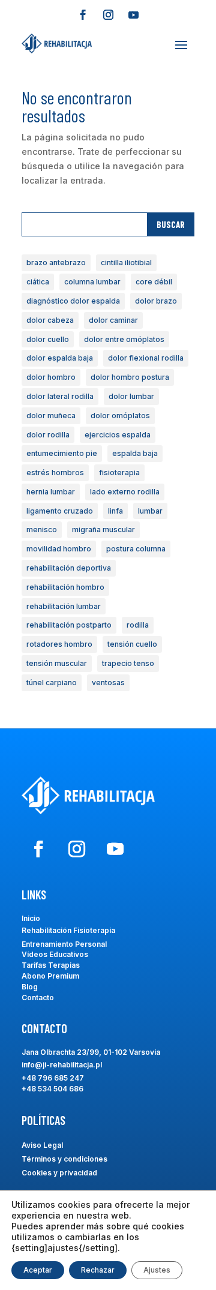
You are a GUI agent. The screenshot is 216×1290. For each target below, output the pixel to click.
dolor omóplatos (120, 415)
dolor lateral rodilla (60, 396)
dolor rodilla (48, 434)
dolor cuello (47, 339)
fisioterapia (119, 472)
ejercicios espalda (118, 434)
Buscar (171, 224)
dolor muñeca (51, 415)
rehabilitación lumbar (63, 606)
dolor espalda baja (59, 357)
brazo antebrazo (56, 262)
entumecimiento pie (61, 453)
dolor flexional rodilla (146, 357)
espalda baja (135, 453)
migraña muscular (103, 529)
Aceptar (37, 1269)
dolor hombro (51, 377)
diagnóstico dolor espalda (73, 300)
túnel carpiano (51, 682)
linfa (115, 510)
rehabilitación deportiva (68, 567)
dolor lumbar (131, 396)
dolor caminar (113, 320)
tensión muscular (56, 663)
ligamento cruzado (59, 510)
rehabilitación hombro (65, 587)
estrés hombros (55, 472)
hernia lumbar (50, 491)
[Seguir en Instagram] (108, 15)
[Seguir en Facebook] (83, 15)
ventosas (108, 682)
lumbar (150, 510)
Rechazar (98, 1269)
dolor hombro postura (130, 377)
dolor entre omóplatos (124, 339)
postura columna (136, 548)
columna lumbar (92, 281)
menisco (41, 529)
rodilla (138, 624)
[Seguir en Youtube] (133, 15)
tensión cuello (132, 644)
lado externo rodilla (125, 491)
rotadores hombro (59, 644)
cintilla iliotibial (126, 262)
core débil (154, 281)
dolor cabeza (50, 320)
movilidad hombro (58, 548)
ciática (37, 281)
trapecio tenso (128, 663)
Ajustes (156, 1269)
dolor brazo (156, 300)
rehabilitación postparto (69, 624)
